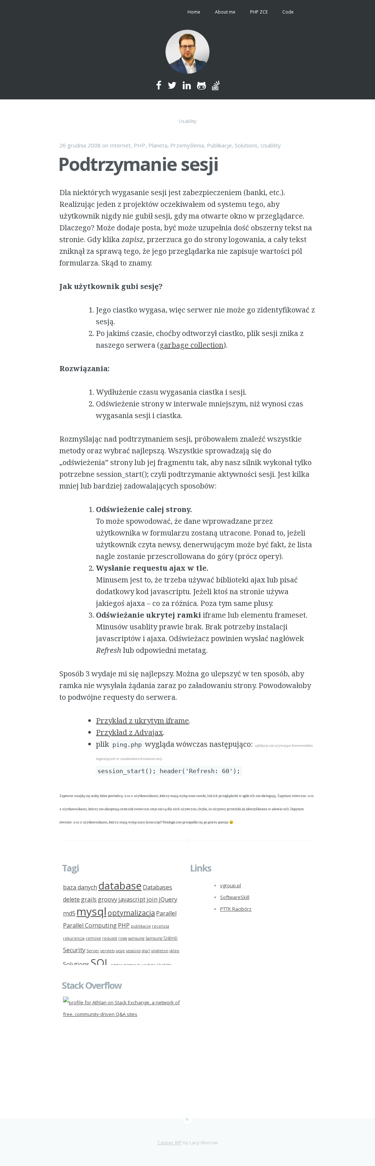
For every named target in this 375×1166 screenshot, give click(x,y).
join (151, 899)
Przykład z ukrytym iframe (142, 720)
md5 (69, 913)
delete (71, 899)
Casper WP (169, 1142)
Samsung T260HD (161, 938)
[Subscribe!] (187, 1119)
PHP (139, 145)
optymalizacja (131, 913)
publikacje (141, 926)
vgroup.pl (230, 885)
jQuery (168, 899)
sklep (174, 950)
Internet (120, 145)
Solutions (246, 145)
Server (92, 950)
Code (288, 12)
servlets (107, 950)
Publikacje (219, 145)
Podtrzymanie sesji (138, 163)
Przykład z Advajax (129, 732)
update (149, 965)
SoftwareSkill (234, 897)
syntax (117, 965)
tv (139, 965)
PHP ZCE (259, 12)
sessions (133, 950)
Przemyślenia (187, 145)
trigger (130, 965)
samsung (136, 938)
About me (225, 12)
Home (194, 12)
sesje (120, 950)
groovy (107, 899)
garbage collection (191, 345)
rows (122, 938)
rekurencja (74, 938)
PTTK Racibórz (236, 909)
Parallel (166, 913)
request (109, 938)
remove (93, 938)
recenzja (160, 926)
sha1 (146, 950)
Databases (157, 887)
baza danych (80, 887)
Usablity (270, 145)
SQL (100, 962)
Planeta (157, 145)
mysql (92, 911)
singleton (159, 950)
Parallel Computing (90, 925)
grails (89, 899)
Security (74, 950)
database (120, 885)
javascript (131, 899)
